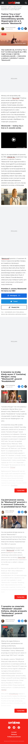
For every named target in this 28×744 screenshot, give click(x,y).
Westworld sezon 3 (20, 314)
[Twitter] (14, 727)
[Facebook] (9, 727)
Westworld (5, 258)
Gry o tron (15, 98)
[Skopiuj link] (25, 28)
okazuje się (11, 157)
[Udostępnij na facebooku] (19, 28)
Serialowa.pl (4, 6)
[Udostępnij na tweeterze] (22, 28)
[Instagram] (18, 727)
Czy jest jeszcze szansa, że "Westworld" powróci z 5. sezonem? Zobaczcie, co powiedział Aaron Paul (14, 503)
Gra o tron (16, 312)
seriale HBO (4, 314)
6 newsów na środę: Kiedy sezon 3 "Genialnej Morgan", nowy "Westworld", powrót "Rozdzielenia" (13, 376)
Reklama (14, 734)
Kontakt (14, 732)
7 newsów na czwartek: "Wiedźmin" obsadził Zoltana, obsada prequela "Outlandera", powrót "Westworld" (14, 611)
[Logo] (14, 722)
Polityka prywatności (14, 736)
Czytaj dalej (20, 490)
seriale (22, 312)
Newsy (9, 6)
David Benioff (8, 312)
